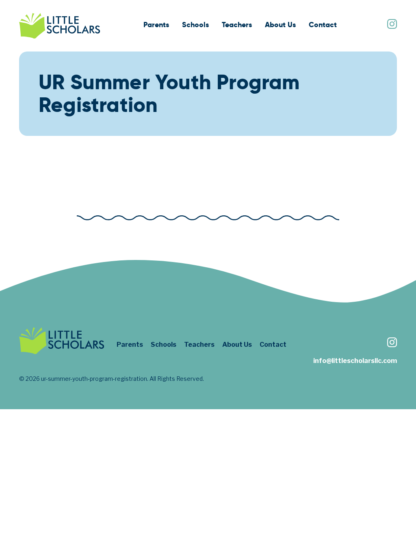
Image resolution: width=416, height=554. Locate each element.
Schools (195, 24)
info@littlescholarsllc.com (355, 361)
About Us (280, 24)
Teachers (237, 24)
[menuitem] (156, 25)
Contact (323, 24)
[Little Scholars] (59, 25)
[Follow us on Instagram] (391, 25)
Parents (156, 24)
